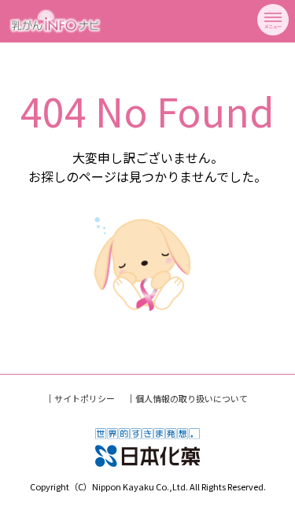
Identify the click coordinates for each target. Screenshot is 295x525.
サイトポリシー (84, 398)
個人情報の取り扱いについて (191, 398)
